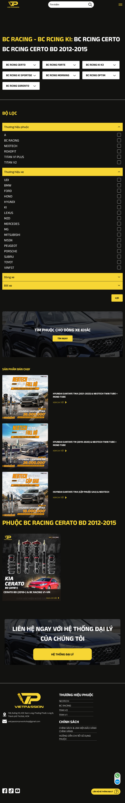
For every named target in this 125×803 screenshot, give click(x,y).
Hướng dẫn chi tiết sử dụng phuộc (75, 737)
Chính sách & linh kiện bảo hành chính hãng (77, 729)
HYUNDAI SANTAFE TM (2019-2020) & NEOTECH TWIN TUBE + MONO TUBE (84, 443)
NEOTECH (64, 700)
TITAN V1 (63, 714)
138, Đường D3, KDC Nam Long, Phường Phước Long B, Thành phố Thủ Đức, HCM (31, 714)
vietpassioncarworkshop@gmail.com (24, 721)
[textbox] (21, 65)
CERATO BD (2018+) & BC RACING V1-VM (27, 592)
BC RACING (65, 705)
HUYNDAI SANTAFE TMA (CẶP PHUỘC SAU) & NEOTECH (81, 492)
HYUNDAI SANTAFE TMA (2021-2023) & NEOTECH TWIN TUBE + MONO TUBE (85, 395)
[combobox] (21, 65)
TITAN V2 (63, 710)
